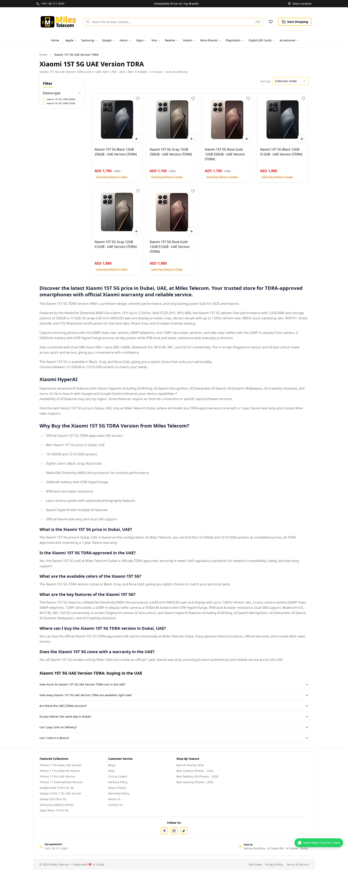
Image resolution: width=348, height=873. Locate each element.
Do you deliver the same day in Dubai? (65, 716)
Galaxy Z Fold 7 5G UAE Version (60, 793)
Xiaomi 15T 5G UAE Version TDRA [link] (76, 55)
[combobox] (290, 81)
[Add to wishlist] (138, 98)
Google (107, 40)
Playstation (233, 40)
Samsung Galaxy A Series (57, 805)
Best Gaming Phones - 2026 (194, 782)
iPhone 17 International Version (61, 782)
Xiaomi (187, 40)
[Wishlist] (271, 22)
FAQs (111, 771)
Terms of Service (297, 864)
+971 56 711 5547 (56, 848)
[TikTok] (183, 830)
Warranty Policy (118, 793)
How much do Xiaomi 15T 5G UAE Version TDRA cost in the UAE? (82, 684)
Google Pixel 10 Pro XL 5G (57, 788)
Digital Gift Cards (260, 40)
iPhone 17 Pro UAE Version (57, 776)
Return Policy (117, 788)
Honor (124, 40)
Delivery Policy (117, 782)
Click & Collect (117, 776)
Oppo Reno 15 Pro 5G (54, 810)
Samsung (87, 40)
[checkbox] (44, 99)
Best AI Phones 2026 (190, 765)
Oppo (139, 40)
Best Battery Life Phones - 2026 (197, 776)
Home (55, 40)
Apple (69, 40)
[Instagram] (174, 830)
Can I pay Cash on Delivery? (58, 727)
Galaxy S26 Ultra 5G (53, 799)
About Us (114, 799)
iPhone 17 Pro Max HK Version (60, 771)
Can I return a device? (54, 738)
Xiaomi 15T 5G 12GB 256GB (61, 99)
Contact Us (115, 805)
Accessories (287, 40)
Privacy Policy (274, 864)
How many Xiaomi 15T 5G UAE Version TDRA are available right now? (85, 695)
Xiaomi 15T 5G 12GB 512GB (61, 103)
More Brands (209, 40)
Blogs (112, 765)
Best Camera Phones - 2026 (194, 771)
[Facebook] (164, 830)
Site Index (255, 864)
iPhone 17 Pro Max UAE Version (61, 765)
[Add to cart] (136, 139)
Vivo (154, 40)
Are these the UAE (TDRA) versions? (63, 706)
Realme (170, 40)
